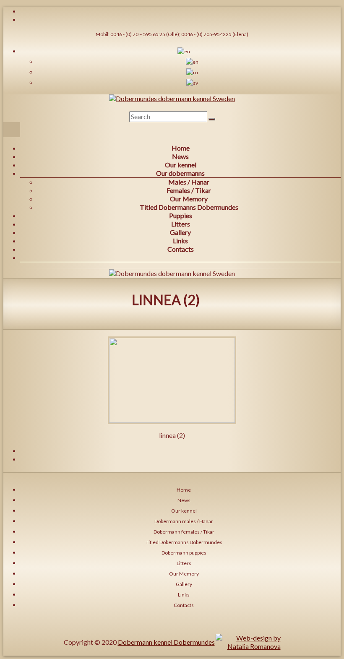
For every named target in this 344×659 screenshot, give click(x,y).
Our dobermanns (180, 173)
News (180, 156)
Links (180, 241)
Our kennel (180, 165)
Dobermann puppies (184, 553)
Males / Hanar (188, 182)
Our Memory (189, 199)
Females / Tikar (189, 190)
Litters (180, 224)
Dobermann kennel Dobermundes (166, 642)
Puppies (180, 215)
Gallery (180, 232)
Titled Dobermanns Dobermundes (189, 207)
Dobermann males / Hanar (183, 521)
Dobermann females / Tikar (184, 532)
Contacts (180, 249)
